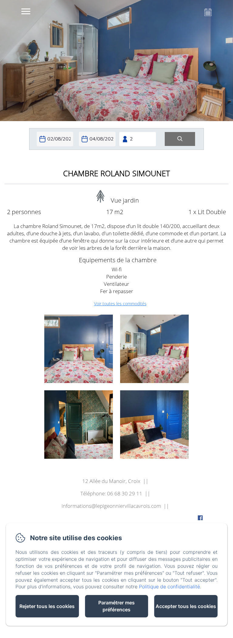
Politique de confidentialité (169, 586)
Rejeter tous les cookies (47, 606)
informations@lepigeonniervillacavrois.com (111, 505)
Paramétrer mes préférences (116, 606)
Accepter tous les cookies (186, 606)
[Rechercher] (180, 139)
